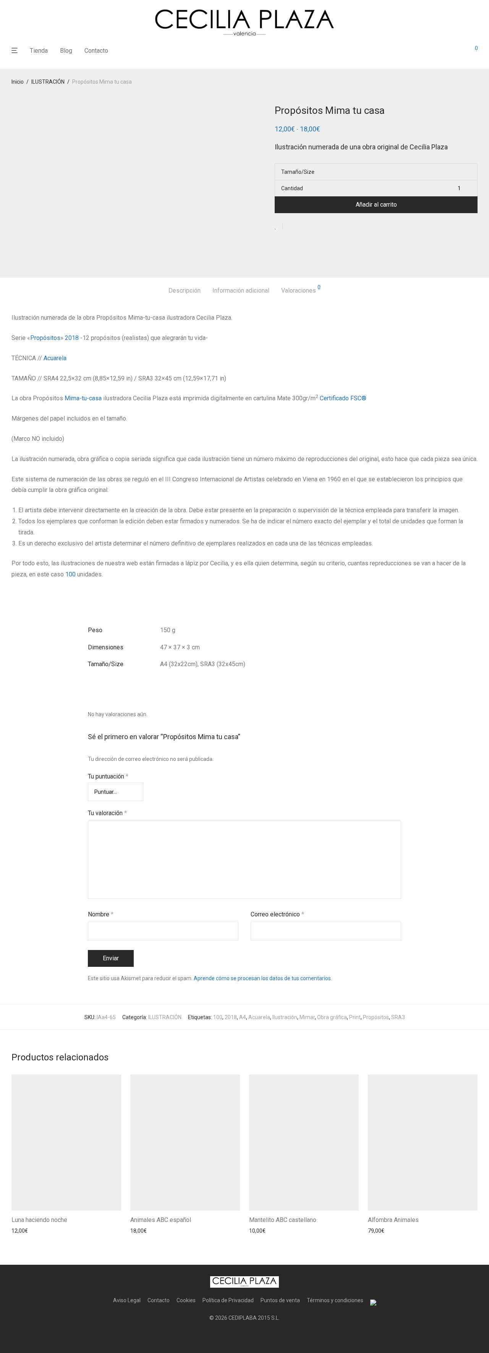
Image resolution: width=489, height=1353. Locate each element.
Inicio (17, 82)
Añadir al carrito (376, 204)
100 (70, 574)
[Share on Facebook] (291, 226)
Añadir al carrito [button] (28, 1231)
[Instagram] (244, 1336)
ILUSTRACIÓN (48, 82)
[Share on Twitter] (302, 226)
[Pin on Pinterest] (313, 226)
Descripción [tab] (184, 290)
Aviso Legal (127, 1300)
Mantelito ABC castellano (282, 1220)
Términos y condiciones (335, 1300)
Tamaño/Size (297, 172)
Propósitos (45, 337)
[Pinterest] (256, 1336)
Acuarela (55, 358)
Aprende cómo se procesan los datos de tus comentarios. (263, 978)
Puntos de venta (280, 1300)
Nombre (100, 914)
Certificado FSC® (344, 398)
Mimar (307, 1017)
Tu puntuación (108, 776)
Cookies (186, 1300)
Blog (66, 50)
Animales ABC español (160, 1220)
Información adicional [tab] (240, 290)
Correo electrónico (277, 914)
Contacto (96, 50)
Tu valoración (107, 813)
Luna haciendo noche (39, 1220)
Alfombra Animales (393, 1220)
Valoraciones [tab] (301, 289)
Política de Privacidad (228, 1300)
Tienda (39, 50)
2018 (72, 337)
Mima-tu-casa (82, 398)
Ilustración (284, 1017)
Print (355, 1017)
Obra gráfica (332, 1017)
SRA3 (398, 1017)
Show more (65, 1231)
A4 (242, 1017)
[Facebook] (232, 1336)
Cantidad (292, 188)
